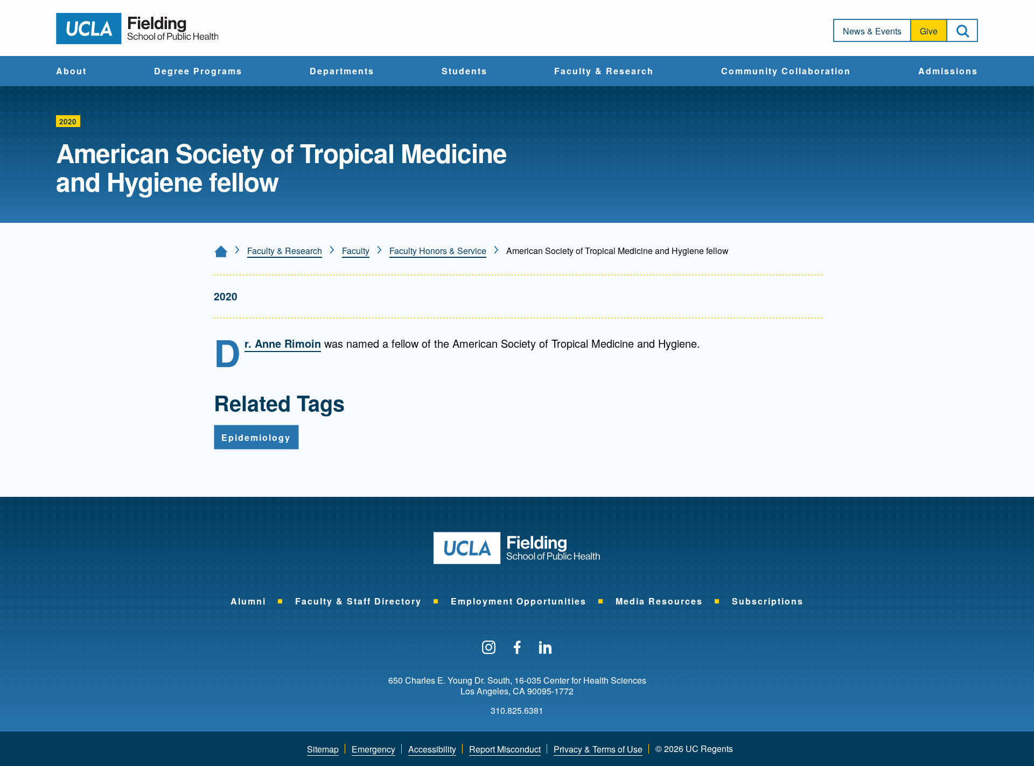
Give (929, 31)
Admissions (948, 71)
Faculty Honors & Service (437, 250)
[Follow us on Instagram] (488, 648)
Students (464, 71)
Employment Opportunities (518, 601)
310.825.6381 (517, 710)
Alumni (248, 601)
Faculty (355, 250)
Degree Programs (198, 71)
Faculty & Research (604, 71)
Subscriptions (768, 601)
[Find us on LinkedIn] (545, 648)
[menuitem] (71, 71)
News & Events (872, 31)
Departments (342, 71)
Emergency (373, 749)
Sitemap (323, 749)
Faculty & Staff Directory (358, 601)
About (71, 71)
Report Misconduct (505, 749)
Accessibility (432, 749)
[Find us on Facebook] (517, 648)
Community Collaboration (786, 71)
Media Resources (659, 601)
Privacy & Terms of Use (598, 749)
